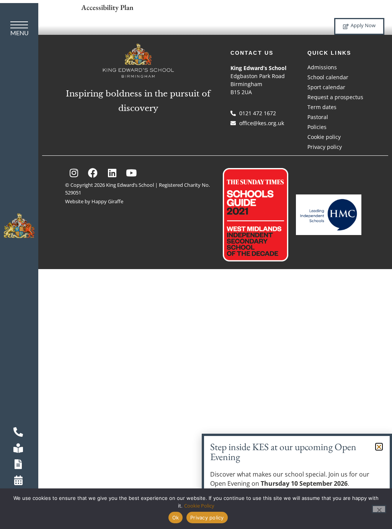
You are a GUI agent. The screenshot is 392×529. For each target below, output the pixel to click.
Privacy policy (207, 517)
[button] (379, 447)
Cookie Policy (199, 505)
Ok (175, 517)
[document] (196, 264)
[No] (379, 509)
